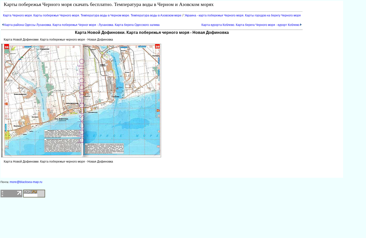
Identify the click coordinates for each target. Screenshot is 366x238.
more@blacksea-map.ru (26, 182)
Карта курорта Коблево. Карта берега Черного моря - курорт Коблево (250, 25)
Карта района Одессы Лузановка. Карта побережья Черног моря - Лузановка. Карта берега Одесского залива (82, 25)
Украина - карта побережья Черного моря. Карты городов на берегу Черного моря (242, 15)
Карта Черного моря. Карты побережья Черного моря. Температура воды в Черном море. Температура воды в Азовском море (92, 15)
